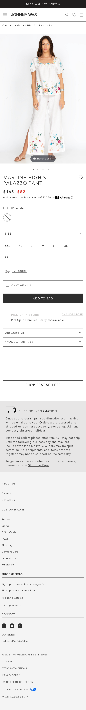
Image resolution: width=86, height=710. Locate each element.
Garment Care (10, 551)
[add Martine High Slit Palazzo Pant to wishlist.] (80, 177)
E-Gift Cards (9, 532)
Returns (6, 519)
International (9, 558)
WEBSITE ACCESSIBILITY (15, 697)
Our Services (8, 634)
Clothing (8, 25)
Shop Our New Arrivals (43, 4)
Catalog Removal (12, 605)
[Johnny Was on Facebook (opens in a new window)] (4, 625)
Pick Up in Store (25, 315)
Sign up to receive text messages (22, 584)
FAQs (5, 538)
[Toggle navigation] (5, 14)
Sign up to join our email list (19, 590)
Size (8, 233)
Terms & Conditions (14, 668)
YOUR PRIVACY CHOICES (15, 689)
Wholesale (8, 564)
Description (15, 332)
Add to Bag (43, 298)
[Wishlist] (74, 15)
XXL (7, 257)
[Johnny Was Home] (24, 14)
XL (66, 246)
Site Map (7, 661)
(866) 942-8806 (19, 641)
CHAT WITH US (21, 285)
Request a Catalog (12, 597)
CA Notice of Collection (17, 682)
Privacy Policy (11, 675)
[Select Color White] (7, 217)
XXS (8, 246)
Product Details (19, 342)
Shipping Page (38, 465)
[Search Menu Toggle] (67, 15)
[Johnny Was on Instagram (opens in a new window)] (12, 625)
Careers (6, 493)
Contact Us (8, 500)
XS (20, 246)
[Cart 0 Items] (82, 15)
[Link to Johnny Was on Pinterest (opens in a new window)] (20, 625)
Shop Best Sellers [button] (43, 385)
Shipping (7, 545)
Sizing (5, 526)
